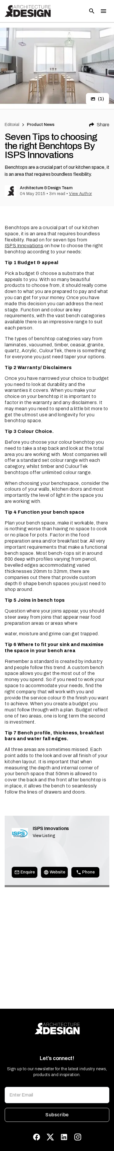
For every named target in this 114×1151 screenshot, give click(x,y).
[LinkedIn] (64, 1137)
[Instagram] (78, 1137)
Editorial (12, 124)
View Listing (44, 836)
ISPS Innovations (24, 245)
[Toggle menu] (103, 11)
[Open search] (92, 11)
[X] (50, 1137)
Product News (41, 124)
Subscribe (56, 1114)
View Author (80, 194)
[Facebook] (36, 1137)
